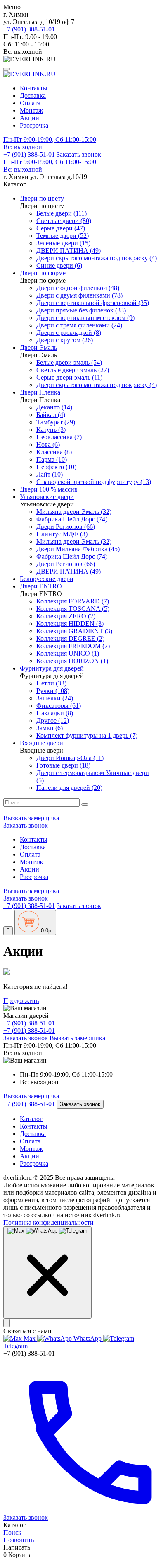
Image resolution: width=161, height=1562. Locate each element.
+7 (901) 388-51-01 (29, 29)
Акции (29, 117)
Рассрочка (34, 125)
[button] (80, 143)
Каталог (31, 1118)
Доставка (33, 95)
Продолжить (21, 1000)
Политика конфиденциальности (48, 1222)
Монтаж (31, 110)
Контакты (33, 88)
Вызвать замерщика (31, 817)
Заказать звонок (79, 154)
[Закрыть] (6, 1323)
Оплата (30, 103)
